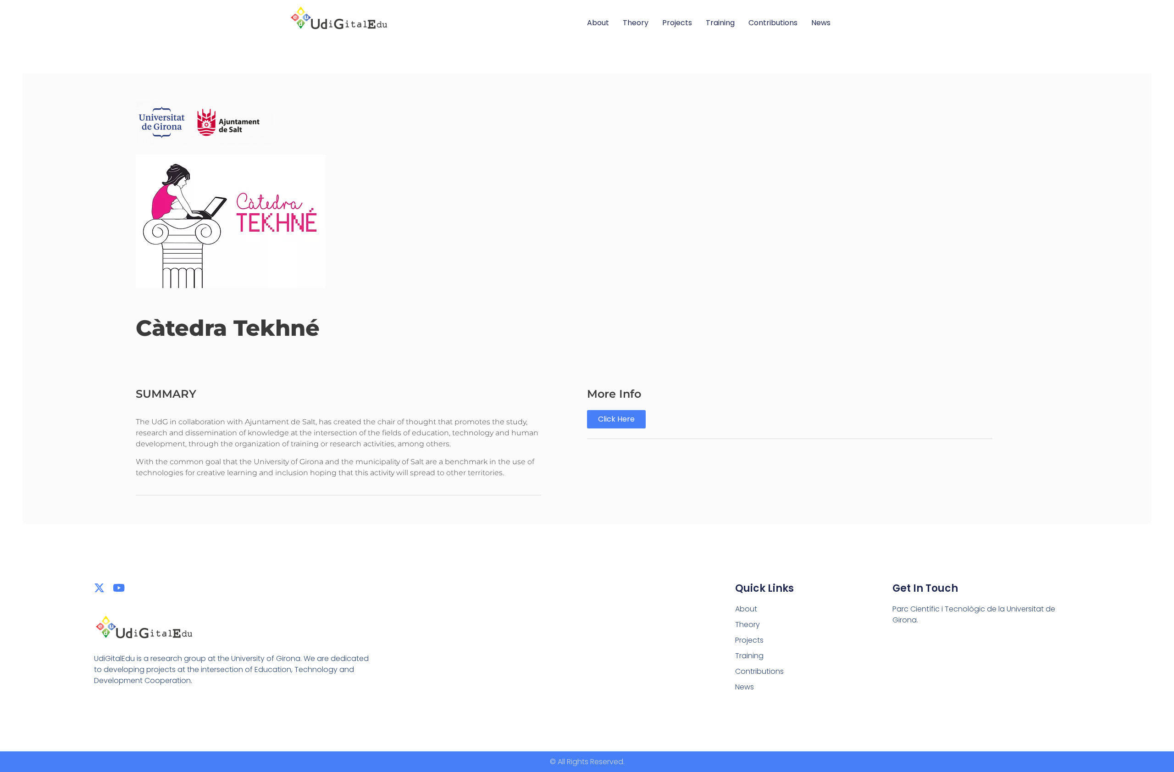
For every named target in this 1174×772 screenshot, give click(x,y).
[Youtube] (119, 588)
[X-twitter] (99, 588)
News (821, 22)
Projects (677, 22)
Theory (635, 22)
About (598, 22)
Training (720, 22)
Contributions (772, 22)
